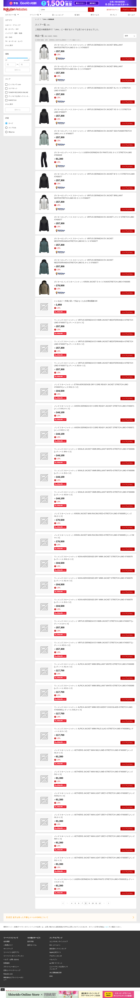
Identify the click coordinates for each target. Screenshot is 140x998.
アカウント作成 (128, 9)
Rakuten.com (8, 974)
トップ (37, 19)
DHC (51, 976)
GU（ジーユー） (55, 945)
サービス (96, 15)
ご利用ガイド (8, 945)
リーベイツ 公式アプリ (11, 952)
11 (96, 903)
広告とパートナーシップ (12, 970)
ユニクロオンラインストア (58, 941)
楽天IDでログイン (113, 9)
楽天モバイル (32, 945)
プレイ (114, 15)
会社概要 (7, 941)
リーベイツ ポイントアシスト (14, 956)
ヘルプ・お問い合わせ (11, 959)
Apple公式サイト (55, 952)
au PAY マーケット (55, 963)
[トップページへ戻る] (15, 10)
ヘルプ (132, 15)
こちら (106, 927)
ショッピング (58, 15)
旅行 (78, 15)
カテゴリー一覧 (10, 15)
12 (100, 903)
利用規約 (7, 963)
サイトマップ (8, 949)
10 (93, 903)
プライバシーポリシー (11, 967)
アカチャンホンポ (55, 956)
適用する (17, 70)
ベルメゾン (53, 959)
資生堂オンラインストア (57, 949)
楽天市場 (30, 941)
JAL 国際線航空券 (55, 972)
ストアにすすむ (127, 59)
